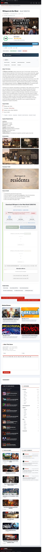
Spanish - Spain (32, 115)
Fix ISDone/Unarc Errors (18, 290)
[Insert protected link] (23, 356)
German (10, 115)
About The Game (7, 62)
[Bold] (4, 356)
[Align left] (9, 356)
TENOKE (31, 414)
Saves (31, 425)
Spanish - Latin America (23, 115)
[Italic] (5, 356)
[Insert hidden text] (30, 356)
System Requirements (20, 62)
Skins (31, 421)
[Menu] (39, 3)
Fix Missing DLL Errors (29, 290)
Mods (31, 419)
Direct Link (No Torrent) (28, 227)
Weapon (31, 428)
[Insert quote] (25, 356)
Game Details (13, 62)
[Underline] (7, 356)
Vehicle (31, 427)
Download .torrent (13, 227)
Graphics (31, 424)
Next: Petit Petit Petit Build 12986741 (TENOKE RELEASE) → (28, 300)
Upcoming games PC (31, 405)
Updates (31, 407)
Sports (31, 403)
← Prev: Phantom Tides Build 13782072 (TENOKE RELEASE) (12, 297)
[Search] (34, 3)
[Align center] (11, 356)
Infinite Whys (11, 108)
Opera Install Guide (32, 222)
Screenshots (28, 62)
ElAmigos (31, 417)
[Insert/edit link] (20, 356)
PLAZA (31, 412)
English (5, 115)
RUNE (31, 415)
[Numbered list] (16, 356)
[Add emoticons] (18, 356)
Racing (31, 394)
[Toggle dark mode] (36, 3)
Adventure (10, 15)
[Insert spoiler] (28, 356)
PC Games (6, 5)
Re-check (33, 213)
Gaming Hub (31, 430)
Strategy (31, 398)
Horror (31, 400)
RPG (14, 15)
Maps (31, 422)
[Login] (31, 3)
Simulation (31, 392)
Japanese (15, 115)
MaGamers (3, 5)
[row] (21, 239)
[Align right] (12, 356)
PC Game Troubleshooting (7, 290)
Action (31, 391)
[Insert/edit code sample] (27, 356)
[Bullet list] (14, 356)
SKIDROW (31, 409)
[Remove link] (21, 356)
